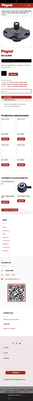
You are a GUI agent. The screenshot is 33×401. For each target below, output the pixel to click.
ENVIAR (15, 373)
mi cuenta (6, 247)
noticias (6, 237)
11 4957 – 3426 (10, 275)
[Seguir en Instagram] (20, 343)
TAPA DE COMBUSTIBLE (19, 86)
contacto (6, 241)
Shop (3, 11)
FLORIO (8, 11)
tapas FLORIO (14, 11)
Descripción (8, 97)
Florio (10, 86)
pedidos (6, 244)
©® (12, 390)
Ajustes (22, 395)
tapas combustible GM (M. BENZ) (16, 13)
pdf (4, 234)
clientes (6, 251)
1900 (27, 392)
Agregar (13, 74)
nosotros (6, 231)
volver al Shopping (10, 210)
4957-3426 (21, 392)
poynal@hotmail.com (12, 279)
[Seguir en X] (16, 343)
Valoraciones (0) (9, 100)
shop (4, 227)
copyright (6, 324)
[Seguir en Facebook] (13, 343)
